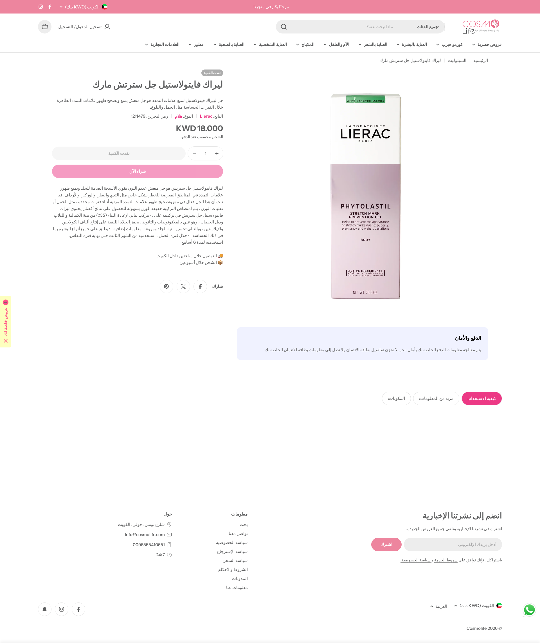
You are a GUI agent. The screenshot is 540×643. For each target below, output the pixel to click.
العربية (441, 606)
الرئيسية (480, 60)
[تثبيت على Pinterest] (166, 286)
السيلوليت (457, 60)
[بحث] (283, 26)
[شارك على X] (183, 286)
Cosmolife (477, 628)
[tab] (482, 398)
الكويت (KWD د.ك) (82, 7)
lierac (206, 116)
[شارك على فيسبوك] (200, 286)
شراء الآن (137, 171)
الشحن (217, 137)
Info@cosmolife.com (145, 534)
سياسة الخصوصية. (415, 560)
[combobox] (360, 26)
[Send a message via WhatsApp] (529, 610)
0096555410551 (149, 544)
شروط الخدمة (446, 560)
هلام (178, 116)
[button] (5, 321)
